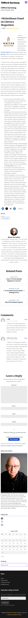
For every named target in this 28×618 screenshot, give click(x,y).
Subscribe (5, 602)
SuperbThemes (17, 614)
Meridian (3, 54)
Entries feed (4, 580)
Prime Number (5, 218)
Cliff (3, 28)
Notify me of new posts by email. (14, 437)
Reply (25, 319)
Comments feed (5, 582)
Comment (14, 385)
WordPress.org (5, 584)
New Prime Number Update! (14, 302)
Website (14, 422)
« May (2, 556)
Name (14, 406)
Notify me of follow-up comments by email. (15, 432)
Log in (2, 578)
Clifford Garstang (8, 7)
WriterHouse (21, 37)
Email (14, 414)
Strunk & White (9, 166)
